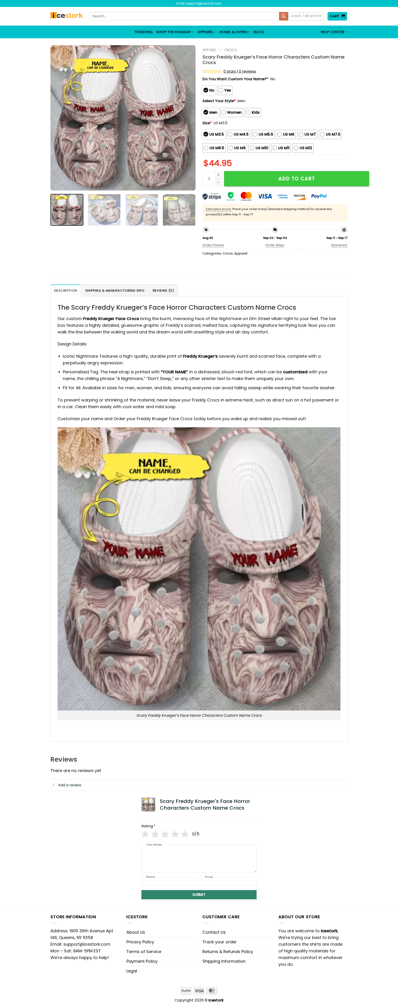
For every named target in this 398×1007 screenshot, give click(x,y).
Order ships (275, 245)
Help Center (333, 32)
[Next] (187, 117)
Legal (131, 971)
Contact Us (214, 932)
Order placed (213, 245)
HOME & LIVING (233, 32)
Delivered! (339, 245)
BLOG (259, 32)
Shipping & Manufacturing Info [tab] (114, 290)
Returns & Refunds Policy (227, 951)
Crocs (230, 50)
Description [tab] (65, 290)
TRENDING (143, 32)
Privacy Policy (140, 942)
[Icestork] (66, 16)
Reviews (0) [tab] (163, 290)
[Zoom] (57, 184)
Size (207, 123)
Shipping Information (224, 961)
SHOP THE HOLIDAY (173, 32)
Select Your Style (219, 101)
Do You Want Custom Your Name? (235, 79)
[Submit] (283, 16)
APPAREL (205, 32)
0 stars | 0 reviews (239, 71)
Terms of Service (143, 951)
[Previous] (59, 117)
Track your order (219, 942)
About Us (135, 932)
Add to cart (296, 178)
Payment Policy (142, 961)
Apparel (209, 50)
